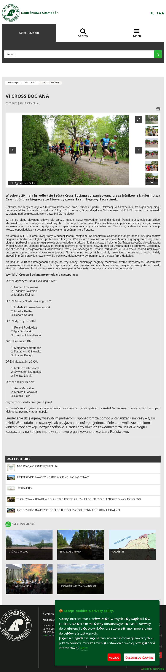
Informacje (13, 82)
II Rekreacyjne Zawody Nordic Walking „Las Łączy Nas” (52, 477)
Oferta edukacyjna (19, 586)
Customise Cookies (139, 657)
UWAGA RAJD (24, 488)
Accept (114, 657)
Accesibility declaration (152, 669)
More (84, 648)
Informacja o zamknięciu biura (36, 466)
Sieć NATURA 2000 (18, 551)
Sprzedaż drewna (70, 551)
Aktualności (30, 82)
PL (152, 13)
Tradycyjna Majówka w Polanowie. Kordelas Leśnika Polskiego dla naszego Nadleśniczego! (79, 499)
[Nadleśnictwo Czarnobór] (10, 13)
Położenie (118, 551)
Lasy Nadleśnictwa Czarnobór (78, 586)
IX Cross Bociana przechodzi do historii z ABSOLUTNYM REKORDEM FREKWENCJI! (68, 510)
